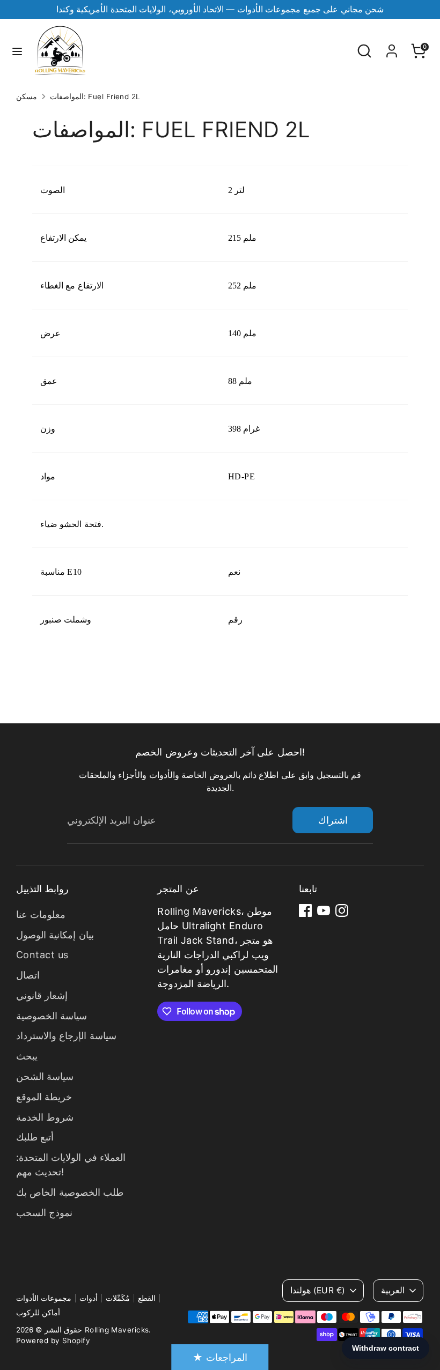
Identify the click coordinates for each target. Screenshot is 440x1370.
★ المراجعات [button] (220, 1357)
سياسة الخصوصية (51, 1015)
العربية (393, 1290)
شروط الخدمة (45, 1117)
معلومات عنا (40, 914)
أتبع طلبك (35, 1137)
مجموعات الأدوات (43, 1298)
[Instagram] (341, 910)
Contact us (42, 954)
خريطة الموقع (44, 1096)
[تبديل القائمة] (17, 51)
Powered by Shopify (53, 1340)
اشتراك (333, 820)
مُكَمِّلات (118, 1298)
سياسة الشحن (45, 1076)
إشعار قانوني (42, 995)
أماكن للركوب (38, 1312)
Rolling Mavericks (117, 1329)
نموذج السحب (44, 1212)
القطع (147, 1298)
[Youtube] (323, 910)
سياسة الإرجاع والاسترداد (66, 1035)
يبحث (27, 1056)
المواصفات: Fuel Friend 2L (95, 96)
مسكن (26, 96)
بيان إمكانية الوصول (55, 935)
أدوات (88, 1298)
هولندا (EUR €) (317, 1290)
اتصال (28, 975)
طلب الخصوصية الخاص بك (69, 1192)
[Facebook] (305, 910)
